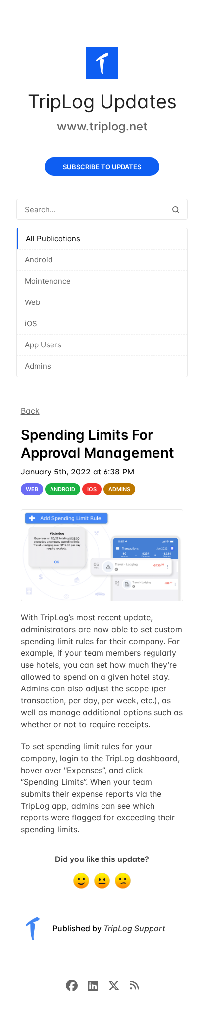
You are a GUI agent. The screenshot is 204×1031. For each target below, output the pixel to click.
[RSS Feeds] (134, 984)
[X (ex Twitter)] (119, 984)
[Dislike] (123, 881)
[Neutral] (102, 881)
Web (32, 302)
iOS (31, 323)
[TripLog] (102, 65)
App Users (43, 344)
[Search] (175, 209)
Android (38, 259)
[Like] (81, 881)
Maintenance (48, 281)
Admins (38, 366)
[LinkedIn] (98, 984)
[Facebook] (77, 984)
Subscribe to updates (102, 167)
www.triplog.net (102, 126)
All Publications (53, 238)
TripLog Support (134, 928)
